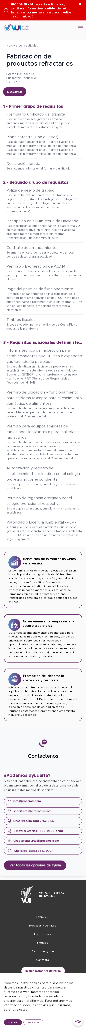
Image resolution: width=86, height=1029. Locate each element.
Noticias (42, 942)
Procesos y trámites (42, 925)
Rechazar (33, 1022)
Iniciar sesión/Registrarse (43, 970)
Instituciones (42, 934)
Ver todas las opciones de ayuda (35, 865)
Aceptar (13, 1022)
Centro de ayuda (42, 951)
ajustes (22, 1009)
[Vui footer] (43, 894)
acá (43, 119)
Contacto (42, 959)
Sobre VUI (42, 916)
